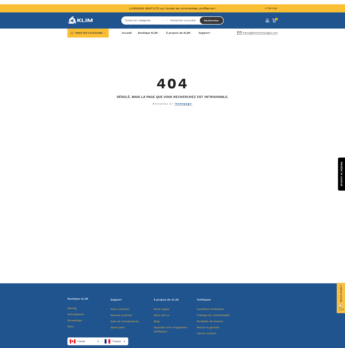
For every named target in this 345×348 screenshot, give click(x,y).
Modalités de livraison (210, 321)
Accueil (127, 32)
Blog (156, 321)
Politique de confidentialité (213, 315)
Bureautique (74, 320)
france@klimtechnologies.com (260, 32)
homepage (183, 103)
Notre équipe (161, 309)
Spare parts (118, 327)
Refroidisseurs (75, 314)
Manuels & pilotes (121, 315)
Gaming (71, 308)
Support (204, 32)
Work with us (161, 315)
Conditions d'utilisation (210, 309)
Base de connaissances (125, 321)
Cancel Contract (206, 333)
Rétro (70, 326)
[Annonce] (172, 8)
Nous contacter (120, 309)
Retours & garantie (208, 327)
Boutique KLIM (148, 32)
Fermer (74, 8)
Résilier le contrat (341, 174)
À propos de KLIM (178, 32)
